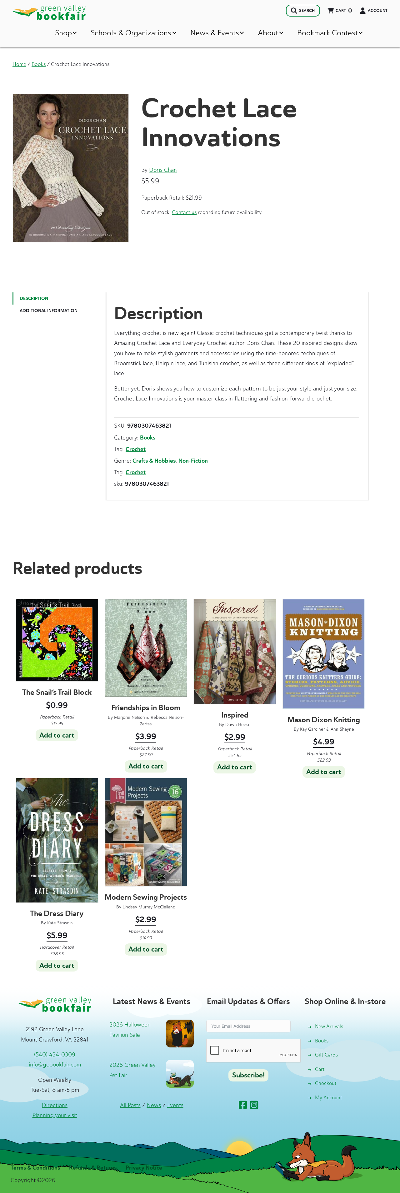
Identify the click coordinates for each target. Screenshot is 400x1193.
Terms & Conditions (35, 1167)
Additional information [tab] (49, 311)
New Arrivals (329, 1026)
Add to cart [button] (56, 735)
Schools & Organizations (131, 32)
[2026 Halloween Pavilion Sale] (180, 1033)
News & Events (214, 32)
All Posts (130, 1105)
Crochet (136, 449)
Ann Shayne (342, 729)
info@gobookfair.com (55, 1064)
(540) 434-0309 (54, 1054)
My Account (328, 1098)
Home (19, 64)
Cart (320, 1069)
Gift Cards (326, 1055)
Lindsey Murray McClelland (148, 907)
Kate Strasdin (60, 923)
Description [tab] (34, 298)
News (154, 1105)
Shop (63, 32)
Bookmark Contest (327, 32)
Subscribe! (248, 1075)
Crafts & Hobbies (154, 461)
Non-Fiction (193, 461)
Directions (55, 1105)
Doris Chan (163, 170)
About (268, 32)
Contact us (184, 212)
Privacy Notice (144, 1167)
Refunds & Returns (93, 1167)
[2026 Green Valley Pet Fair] (180, 1073)
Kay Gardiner (312, 729)
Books (39, 64)
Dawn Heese (238, 724)
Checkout (326, 1083)
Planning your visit (54, 1115)
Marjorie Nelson (129, 717)
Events (175, 1105)
